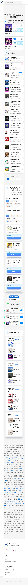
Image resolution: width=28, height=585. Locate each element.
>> (20, 179)
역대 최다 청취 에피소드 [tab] (14, 299)
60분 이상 (9, 206)
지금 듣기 (13, 237)
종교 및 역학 (10, 221)
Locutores (7, 558)
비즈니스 (18, 221)
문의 (6, 574)
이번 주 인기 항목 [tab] (14, 296)
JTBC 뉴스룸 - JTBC (11, 458)
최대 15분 (14, 201)
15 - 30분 (9, 203)
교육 (8, 218)
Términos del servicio (10, 570)
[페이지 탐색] (25, 2)
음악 (14, 218)
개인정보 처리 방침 (9, 569)
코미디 (19, 216)
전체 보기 (17, 339)
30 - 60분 (18, 203)
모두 (8, 201)
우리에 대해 (7, 572)
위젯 (6, 559)
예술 (12, 216)
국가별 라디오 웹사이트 (10, 561)
